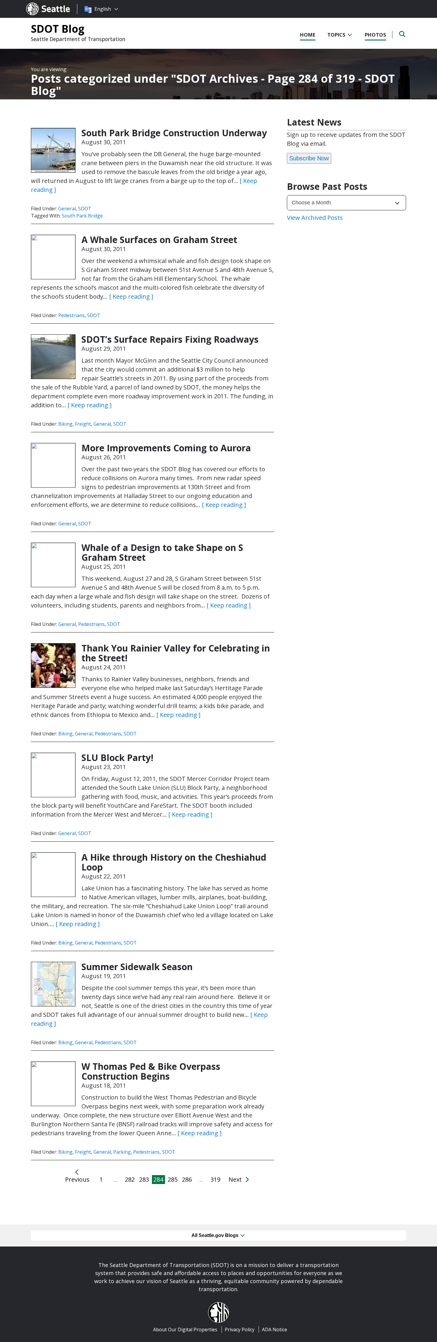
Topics (337, 34)
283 (144, 1179)
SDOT (84, 208)
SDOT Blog (57, 28)
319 (215, 1179)
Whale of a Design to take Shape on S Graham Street (162, 552)
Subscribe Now (309, 158)
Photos (375, 34)
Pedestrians (71, 315)
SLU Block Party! (117, 757)
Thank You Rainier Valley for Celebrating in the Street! (175, 653)
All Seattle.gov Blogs (215, 1235)
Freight (83, 424)
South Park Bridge (82, 215)
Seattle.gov (38, 3)
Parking (122, 1152)
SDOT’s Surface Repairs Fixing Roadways (170, 339)
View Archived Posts (315, 218)
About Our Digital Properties (185, 1329)
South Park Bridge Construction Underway (174, 133)
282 (130, 1179)
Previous (77, 1179)
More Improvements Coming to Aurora (166, 448)
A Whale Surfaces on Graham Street (159, 240)
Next (236, 1179)
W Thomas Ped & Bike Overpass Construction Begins (150, 1071)
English (103, 9)
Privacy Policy (239, 1329)
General (67, 208)
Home (307, 34)
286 (187, 1179)
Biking (65, 424)
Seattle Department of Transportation (78, 39)
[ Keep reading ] (131, 296)
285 (172, 1179)
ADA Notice (274, 1329)
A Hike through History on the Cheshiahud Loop (173, 862)
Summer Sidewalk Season (137, 967)
